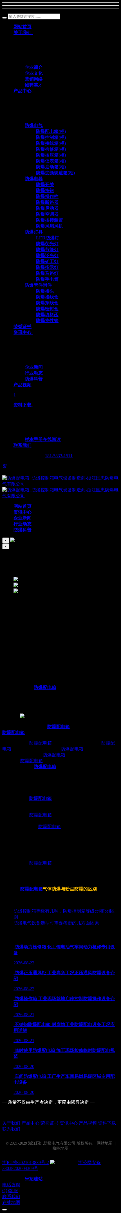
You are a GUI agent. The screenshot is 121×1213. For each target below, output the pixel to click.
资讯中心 (69, 1123)
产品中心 (30, 1123)
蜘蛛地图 (60, 1148)
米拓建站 (34, 1178)
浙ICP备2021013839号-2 (25, 1162)
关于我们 (11, 1123)
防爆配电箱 (45, 687)
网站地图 (105, 1143)
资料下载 (107, 1123)
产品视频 (88, 1123)
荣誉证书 (50, 1123)
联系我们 (11, 1129)
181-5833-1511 (59, 455)
